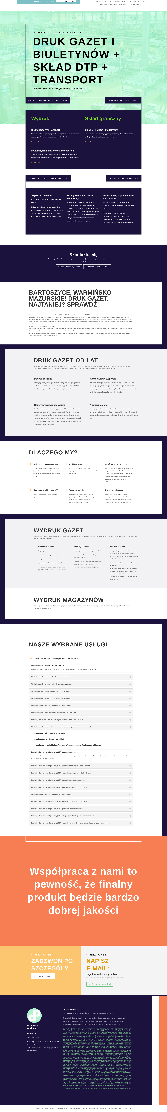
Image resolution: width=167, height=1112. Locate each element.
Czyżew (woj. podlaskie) (75, 1031)
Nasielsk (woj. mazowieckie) (95, 1056)
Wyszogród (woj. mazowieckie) (80, 1068)
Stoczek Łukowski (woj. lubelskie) (114, 1082)
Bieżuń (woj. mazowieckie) (78, 1042)
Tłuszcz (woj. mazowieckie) (115, 1065)
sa (70, 1088)
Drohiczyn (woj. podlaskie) (110, 1031)
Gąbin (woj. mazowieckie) (78, 1044)
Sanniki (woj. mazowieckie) (93, 1063)
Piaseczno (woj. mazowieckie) (83, 1058)
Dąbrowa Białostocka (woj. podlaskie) (93, 1031)
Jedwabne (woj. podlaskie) (100, 1032)
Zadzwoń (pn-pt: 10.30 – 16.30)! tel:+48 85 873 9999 (108, 1)
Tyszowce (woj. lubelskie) (75, 1085)
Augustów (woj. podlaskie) (112, 1028)
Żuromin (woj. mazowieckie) (97, 1070)
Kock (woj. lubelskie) (91, 1075)
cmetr (88, 1088)
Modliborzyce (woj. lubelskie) (114, 1078)
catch (115, 1088)
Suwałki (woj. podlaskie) (97, 1028)
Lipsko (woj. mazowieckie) (120, 1050)
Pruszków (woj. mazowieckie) (114, 1060)
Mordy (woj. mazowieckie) (97, 1054)
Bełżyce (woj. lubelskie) (78, 1072)
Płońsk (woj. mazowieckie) (78, 1060)
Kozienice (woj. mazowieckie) (71, 1050)
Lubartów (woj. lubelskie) (105, 1077)
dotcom (110, 1088)
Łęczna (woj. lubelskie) (92, 1077)
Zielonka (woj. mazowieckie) (80, 1070)
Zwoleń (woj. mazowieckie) (114, 1070)
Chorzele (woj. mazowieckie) (71, 1043)
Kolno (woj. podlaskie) (75, 1033)
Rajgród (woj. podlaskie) (102, 1035)
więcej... (36, 141)
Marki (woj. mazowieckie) (80, 1053)
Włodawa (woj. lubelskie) (102, 1085)
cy (82, 1088)
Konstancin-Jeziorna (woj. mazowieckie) (90, 1049)
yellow (120, 1088)
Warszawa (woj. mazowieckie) (112, 1040)
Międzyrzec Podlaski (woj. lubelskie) (95, 1078)
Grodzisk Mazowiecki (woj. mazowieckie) (98, 1046)
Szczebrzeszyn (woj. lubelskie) (77, 1083)
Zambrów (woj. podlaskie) (101, 1039)
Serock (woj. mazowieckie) (109, 1063)
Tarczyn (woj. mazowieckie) (98, 1065)
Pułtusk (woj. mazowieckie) (97, 1061)
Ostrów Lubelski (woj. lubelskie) (96, 1079)
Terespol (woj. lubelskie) (109, 1083)
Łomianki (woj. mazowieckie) (81, 1051)
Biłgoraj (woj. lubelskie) (91, 1072)
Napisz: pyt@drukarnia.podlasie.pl (47, 100)
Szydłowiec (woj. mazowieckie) (80, 1065)
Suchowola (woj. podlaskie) (104, 1036)
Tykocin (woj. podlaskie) (106, 1038)
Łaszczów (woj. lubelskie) (78, 1077)
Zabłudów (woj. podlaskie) (87, 1039)
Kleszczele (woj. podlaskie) (115, 1032)
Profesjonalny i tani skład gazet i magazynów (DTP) (113, 4)
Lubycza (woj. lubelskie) (119, 1077)
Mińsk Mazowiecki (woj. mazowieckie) (114, 1053)
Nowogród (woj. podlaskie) (89, 1035)
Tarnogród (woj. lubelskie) (94, 1083)
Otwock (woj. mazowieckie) (113, 1057)
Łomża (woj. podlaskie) (84, 1028)
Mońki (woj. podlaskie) (75, 1035)
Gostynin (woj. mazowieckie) (78, 1046)
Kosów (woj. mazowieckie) (109, 1049)
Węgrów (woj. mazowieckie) (79, 1067)
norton (67, 1088)
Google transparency (76, 1088)
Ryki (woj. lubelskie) (83, 1082)
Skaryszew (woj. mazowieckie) (71, 1064)
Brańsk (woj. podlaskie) (76, 1029)
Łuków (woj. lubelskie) (78, 1078)
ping (113, 1088)
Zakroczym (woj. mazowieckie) (113, 1068)
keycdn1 (124, 1088)
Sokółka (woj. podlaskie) (75, 1036)
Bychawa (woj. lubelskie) (104, 1072)
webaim (93, 1090)
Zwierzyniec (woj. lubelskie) (117, 1085)
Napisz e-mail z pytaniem (69, 267)
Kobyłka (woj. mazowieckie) (70, 1049)
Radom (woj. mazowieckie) (79, 1040)
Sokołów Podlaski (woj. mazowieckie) (110, 1064)
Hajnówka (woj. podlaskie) (84, 1032)
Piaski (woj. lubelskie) (125, 1079)
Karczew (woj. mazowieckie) (123, 1047)
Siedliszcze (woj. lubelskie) (97, 1082)
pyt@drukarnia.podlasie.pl (100, 984)
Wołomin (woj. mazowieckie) (95, 1067)
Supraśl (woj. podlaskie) (118, 1036)
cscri (86, 1088)
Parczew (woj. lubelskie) (112, 1079)
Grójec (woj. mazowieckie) (116, 1046)
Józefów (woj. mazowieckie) (91, 1047)
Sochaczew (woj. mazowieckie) (90, 1064)
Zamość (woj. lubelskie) (120, 1071)
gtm (118, 1088)
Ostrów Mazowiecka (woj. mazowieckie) (94, 1057)
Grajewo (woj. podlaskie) (70, 1032)
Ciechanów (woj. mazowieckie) (89, 1043)
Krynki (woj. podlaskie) (89, 1033)
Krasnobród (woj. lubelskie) (117, 1075)
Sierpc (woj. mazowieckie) (124, 1063)
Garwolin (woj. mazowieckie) (94, 1044)
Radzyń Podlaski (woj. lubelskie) (101, 1081)
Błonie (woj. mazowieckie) (93, 1042)
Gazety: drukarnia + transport (136, 1)
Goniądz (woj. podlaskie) (124, 1031)
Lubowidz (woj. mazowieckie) (113, 1051)
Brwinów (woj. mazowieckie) (123, 1042)
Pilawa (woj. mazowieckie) (116, 1058)
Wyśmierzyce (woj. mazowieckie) (113, 1067)
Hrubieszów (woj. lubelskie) (76, 1074)
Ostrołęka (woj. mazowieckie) (117, 1039)
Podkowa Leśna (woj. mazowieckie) (96, 1060)
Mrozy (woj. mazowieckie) (113, 1054)
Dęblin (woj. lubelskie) (118, 1072)
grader (102, 1088)
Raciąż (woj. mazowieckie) (114, 1061)
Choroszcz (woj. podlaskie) (91, 1029)
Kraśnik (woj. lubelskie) (104, 1075)
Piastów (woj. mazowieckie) (100, 1058)
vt (69, 1088)
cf (104, 1088)
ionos (106, 1088)
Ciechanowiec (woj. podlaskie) (108, 1029)
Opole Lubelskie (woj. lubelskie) (77, 1079)
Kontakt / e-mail (136, 4)
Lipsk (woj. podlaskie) (115, 1033)
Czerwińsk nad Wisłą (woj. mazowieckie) (111, 1043)
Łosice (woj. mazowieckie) (97, 1051)
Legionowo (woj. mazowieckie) (104, 1050)
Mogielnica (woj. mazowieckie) (80, 1054)
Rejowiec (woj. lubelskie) (119, 1081)
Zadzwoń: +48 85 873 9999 (123, 100)
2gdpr (96, 1090)
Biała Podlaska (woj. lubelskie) (79, 1071)
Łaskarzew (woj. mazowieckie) (87, 1050)
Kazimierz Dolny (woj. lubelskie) (77, 1075)
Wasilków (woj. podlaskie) (120, 1038)
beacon (95, 1088)
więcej (89, 141)
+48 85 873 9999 (43, 976)
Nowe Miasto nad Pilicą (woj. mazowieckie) (116, 1056)
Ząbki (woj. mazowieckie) (97, 1068)
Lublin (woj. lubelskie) (107, 1071)
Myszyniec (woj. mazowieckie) (79, 1056)
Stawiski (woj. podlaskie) (89, 1036)
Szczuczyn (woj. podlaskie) (76, 1038)
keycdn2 (129, 1088)
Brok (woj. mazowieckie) (108, 1042)
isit (64, 1088)
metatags (100, 1090)
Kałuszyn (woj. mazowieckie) (107, 1047)
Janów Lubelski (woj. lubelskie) (94, 1074)
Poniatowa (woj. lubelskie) (70, 1081)
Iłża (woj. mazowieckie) (77, 1047)
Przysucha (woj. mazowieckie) (80, 1061)
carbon (91, 1088)
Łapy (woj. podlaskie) (103, 1033)
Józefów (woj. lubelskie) (110, 1074)
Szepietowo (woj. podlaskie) (91, 1038)
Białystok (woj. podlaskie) (70, 1028)
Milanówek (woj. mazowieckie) (96, 1053)
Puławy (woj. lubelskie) (85, 1081)
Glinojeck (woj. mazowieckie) (111, 1044)
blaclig (99, 1088)
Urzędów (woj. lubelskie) (89, 1085)
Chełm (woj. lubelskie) (94, 1071)
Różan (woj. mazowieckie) (78, 1063)
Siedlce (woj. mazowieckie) (95, 1040)
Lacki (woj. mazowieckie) (124, 1049)
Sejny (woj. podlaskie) (116, 1035)
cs (83, 1088)
